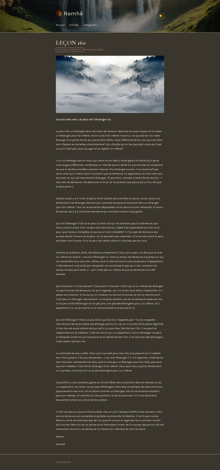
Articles (73, 25)
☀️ (160, 15)
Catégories (90, 25)
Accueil (60, 25)
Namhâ (73, 13)
